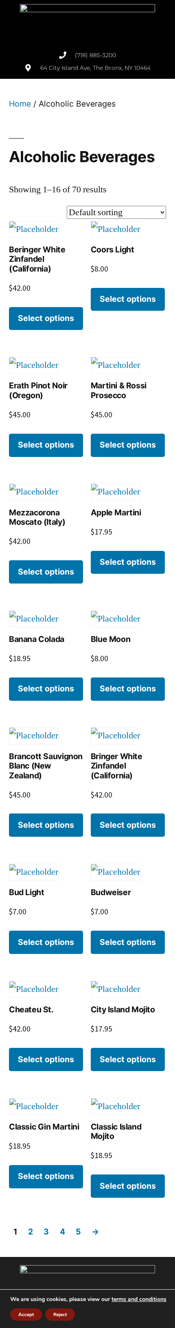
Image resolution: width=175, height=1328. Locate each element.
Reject (60, 1314)
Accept (26, 1314)
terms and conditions (139, 1299)
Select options (46, 318)
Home (20, 104)
